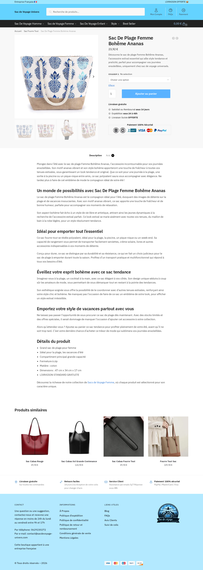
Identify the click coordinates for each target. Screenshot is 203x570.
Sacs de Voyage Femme (101, 382)
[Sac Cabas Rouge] (35, 436)
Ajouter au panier (146, 93)
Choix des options (79, 471)
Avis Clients (110, 520)
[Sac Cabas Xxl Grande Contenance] (79, 436)
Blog (106, 510)
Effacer (111, 85)
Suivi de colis (111, 524)
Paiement (183, 14)
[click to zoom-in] (56, 77)
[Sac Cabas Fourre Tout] (124, 436)
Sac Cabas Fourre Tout (123, 461)
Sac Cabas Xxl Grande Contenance (79, 461)
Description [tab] (95, 155)
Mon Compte (156, 14)
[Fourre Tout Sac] (168, 436)
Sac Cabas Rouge (34, 461)
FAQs (170, 14)
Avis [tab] (108, 155)
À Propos (64, 510)
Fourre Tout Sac (168, 461)
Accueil (18, 31)
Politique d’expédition (71, 515)
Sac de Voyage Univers (27, 11)
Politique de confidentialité (74, 520)
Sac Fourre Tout (31, 31)
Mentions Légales (69, 537)
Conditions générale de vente (75, 533)
